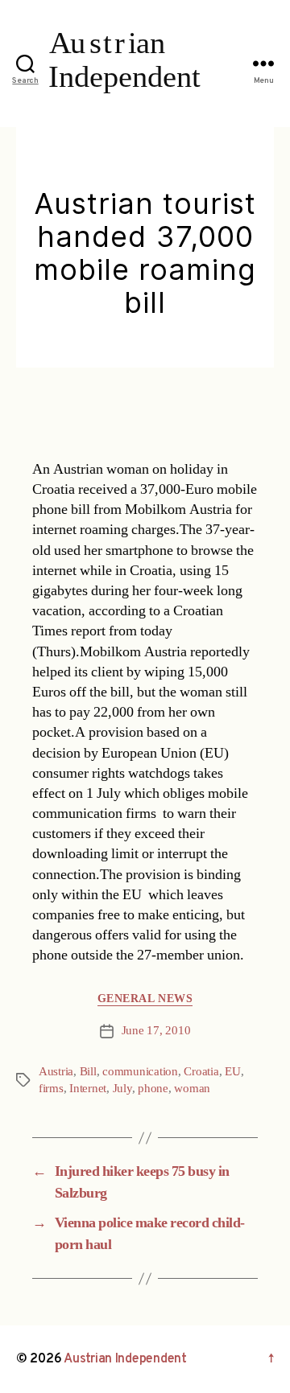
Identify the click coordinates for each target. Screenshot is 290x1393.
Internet (87, 1088)
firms (51, 1088)
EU (233, 1071)
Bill (88, 1071)
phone (153, 1088)
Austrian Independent (125, 1359)
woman (192, 1088)
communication (140, 1071)
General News (145, 998)
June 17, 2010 (156, 1030)
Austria (56, 1071)
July (122, 1088)
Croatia (201, 1071)
